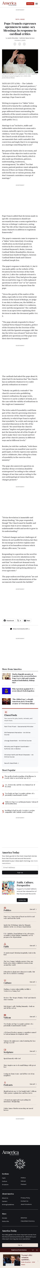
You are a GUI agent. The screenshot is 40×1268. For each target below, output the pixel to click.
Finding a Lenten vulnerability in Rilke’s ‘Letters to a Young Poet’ (17, 990)
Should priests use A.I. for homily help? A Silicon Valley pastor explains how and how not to (20, 1092)
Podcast (23, 1184)
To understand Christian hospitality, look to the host (20, 954)
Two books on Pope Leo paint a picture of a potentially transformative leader (19, 794)
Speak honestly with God (12, 1058)
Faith (17, 19)
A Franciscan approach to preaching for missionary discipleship (17, 1101)
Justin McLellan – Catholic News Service (21, 38)
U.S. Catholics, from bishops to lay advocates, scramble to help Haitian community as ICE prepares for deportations (19, 935)
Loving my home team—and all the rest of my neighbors (19, 1074)
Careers (4, 1201)
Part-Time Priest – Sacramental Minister (18, 726)
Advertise (24, 1218)
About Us (5, 1198)
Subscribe (30, 3)
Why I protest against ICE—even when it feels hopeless (23, 690)
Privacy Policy (25, 1198)
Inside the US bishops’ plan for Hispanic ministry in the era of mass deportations (17, 926)
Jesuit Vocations (26, 1204)
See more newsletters (23, 1239)
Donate (4, 1218)
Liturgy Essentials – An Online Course (17, 741)
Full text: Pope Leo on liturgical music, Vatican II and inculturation (21, 803)
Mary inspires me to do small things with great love (20, 1066)
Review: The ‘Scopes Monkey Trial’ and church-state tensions (20, 998)
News (22, 19)
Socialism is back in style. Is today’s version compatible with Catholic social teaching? (20, 811)
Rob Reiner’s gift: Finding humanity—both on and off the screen (19, 1007)
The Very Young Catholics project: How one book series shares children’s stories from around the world (18, 963)
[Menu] (36, 3)
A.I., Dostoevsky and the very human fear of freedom (20, 785)
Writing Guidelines (8, 1204)
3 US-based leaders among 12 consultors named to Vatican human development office (20, 1033)
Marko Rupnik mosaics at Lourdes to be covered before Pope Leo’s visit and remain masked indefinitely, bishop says (24, 678)
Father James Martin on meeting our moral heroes (18, 1109)
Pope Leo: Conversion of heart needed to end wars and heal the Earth (19, 917)
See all (32, 909)
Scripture (5, 1184)
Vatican (23, 1181)
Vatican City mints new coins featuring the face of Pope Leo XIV (20, 1042)
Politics (23, 1178)
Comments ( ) (20, 629)
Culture (4, 1181)
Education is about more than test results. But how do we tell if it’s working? (19, 972)
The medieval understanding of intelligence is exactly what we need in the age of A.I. (20, 777)
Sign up (20, 1245)
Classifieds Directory (28, 1221)
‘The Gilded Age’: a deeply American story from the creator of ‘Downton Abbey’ (23, 701)
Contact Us (24, 1201)
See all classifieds (10, 763)
